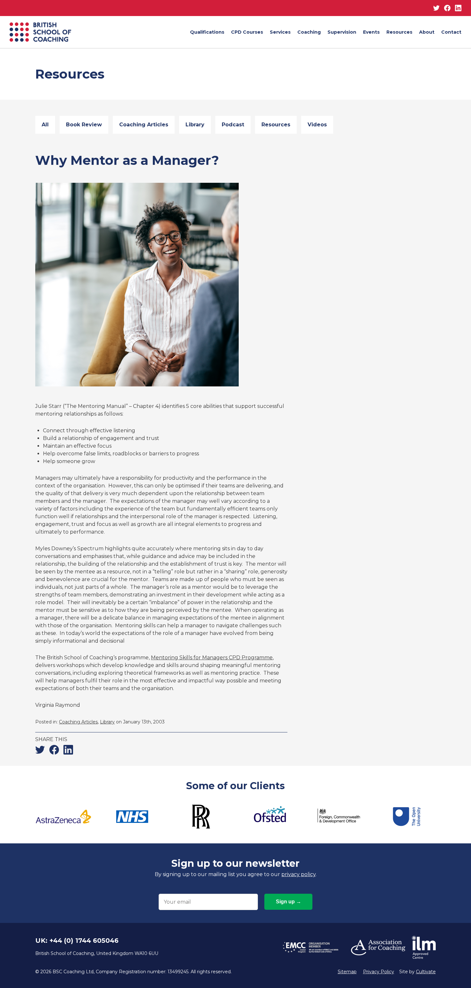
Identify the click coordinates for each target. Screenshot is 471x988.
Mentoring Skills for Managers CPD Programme (212, 657)
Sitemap (347, 972)
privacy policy (298, 874)
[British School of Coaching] (40, 32)
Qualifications (207, 32)
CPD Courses (247, 32)
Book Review (84, 125)
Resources (399, 32)
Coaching (309, 32)
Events (371, 32)
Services (280, 32)
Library (195, 125)
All (45, 125)
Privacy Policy (378, 972)
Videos (317, 125)
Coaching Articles (143, 125)
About (426, 32)
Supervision (341, 32)
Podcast (233, 125)
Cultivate (426, 972)
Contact (451, 32)
